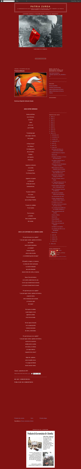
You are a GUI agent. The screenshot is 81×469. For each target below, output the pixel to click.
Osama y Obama (56, 215)
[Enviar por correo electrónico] (34, 373)
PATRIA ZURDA (41, 6)
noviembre (54, 137)
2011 (52, 133)
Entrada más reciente (19, 418)
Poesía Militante (55, 219)
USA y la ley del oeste (57, 221)
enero (53, 241)
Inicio (32, 418)
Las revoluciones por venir (58, 196)
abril (53, 235)
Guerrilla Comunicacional (55, 87)
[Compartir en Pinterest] (40, 373)
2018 (52, 118)
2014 (52, 127)
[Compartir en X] (37, 373)
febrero (54, 239)
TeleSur (51, 92)
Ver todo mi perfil (61, 256)
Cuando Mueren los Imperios (58, 152)
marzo (53, 237)
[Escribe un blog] (35, 373)
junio (53, 145)
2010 (52, 243)
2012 (52, 131)
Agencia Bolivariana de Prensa (56, 89)
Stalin (59, 250)
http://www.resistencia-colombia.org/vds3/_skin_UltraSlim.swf (57, 74)
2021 (52, 116)
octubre (54, 139)
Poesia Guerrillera (53, 85)
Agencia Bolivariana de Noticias (56, 91)
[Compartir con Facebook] (38, 373)
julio (53, 143)
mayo (53, 147)
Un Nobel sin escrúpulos (57, 226)
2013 (52, 129)
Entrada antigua (43, 418)
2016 (52, 123)
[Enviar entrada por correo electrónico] (31, 373)
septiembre (55, 141)
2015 (52, 125)
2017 (52, 120)
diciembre (54, 135)
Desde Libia (54, 154)
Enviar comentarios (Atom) (27, 421)
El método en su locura (57, 202)
